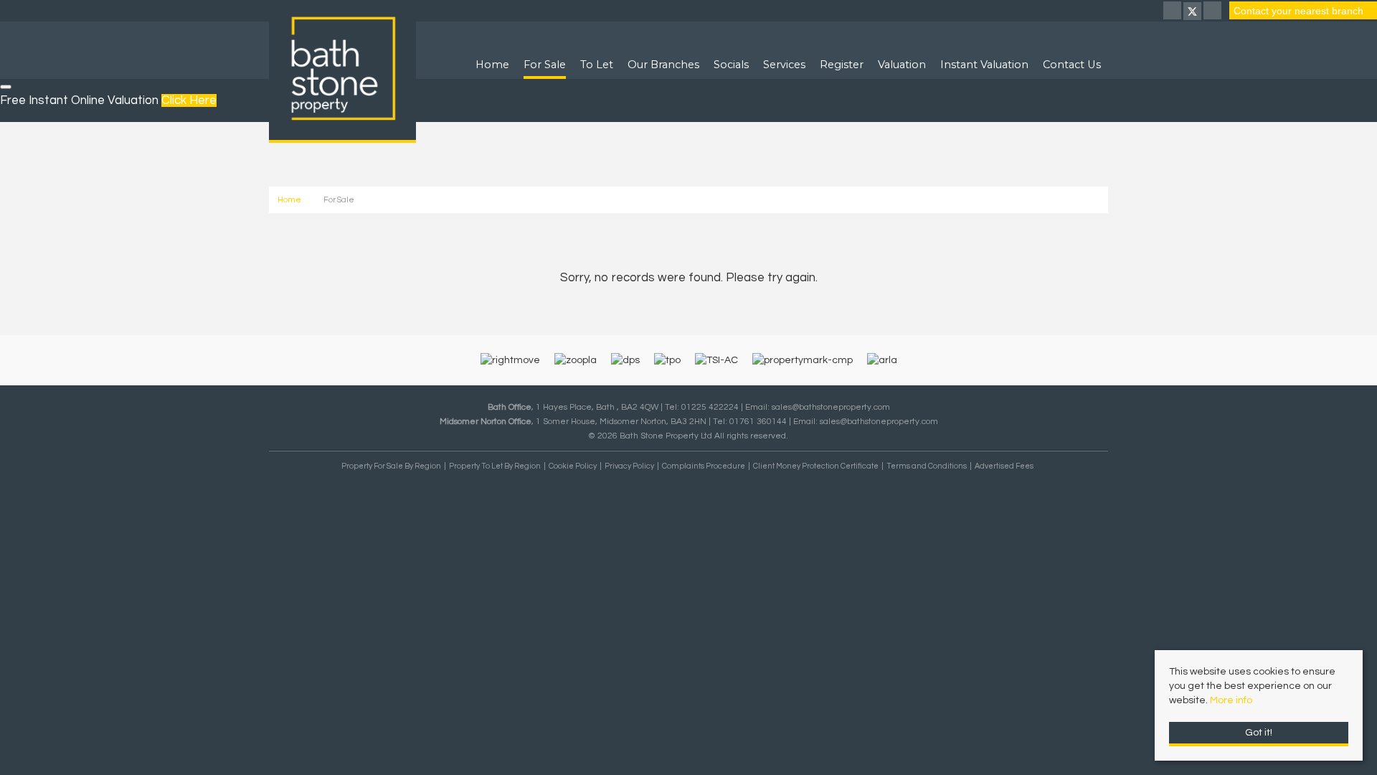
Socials (731, 64)
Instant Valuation (984, 64)
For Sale (545, 64)
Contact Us (1072, 64)
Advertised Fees (1004, 466)
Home (492, 64)
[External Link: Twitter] (1193, 12)
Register (841, 64)
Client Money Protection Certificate (816, 466)
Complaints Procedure (703, 466)
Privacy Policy (629, 466)
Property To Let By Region (495, 466)
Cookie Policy (573, 466)
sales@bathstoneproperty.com (831, 407)
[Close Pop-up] (5, 87)
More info (1231, 700)
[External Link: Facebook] (1173, 12)
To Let (596, 64)
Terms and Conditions (926, 466)
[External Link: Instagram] (1213, 12)
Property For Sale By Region (391, 466)
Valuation (902, 64)
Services (784, 64)
